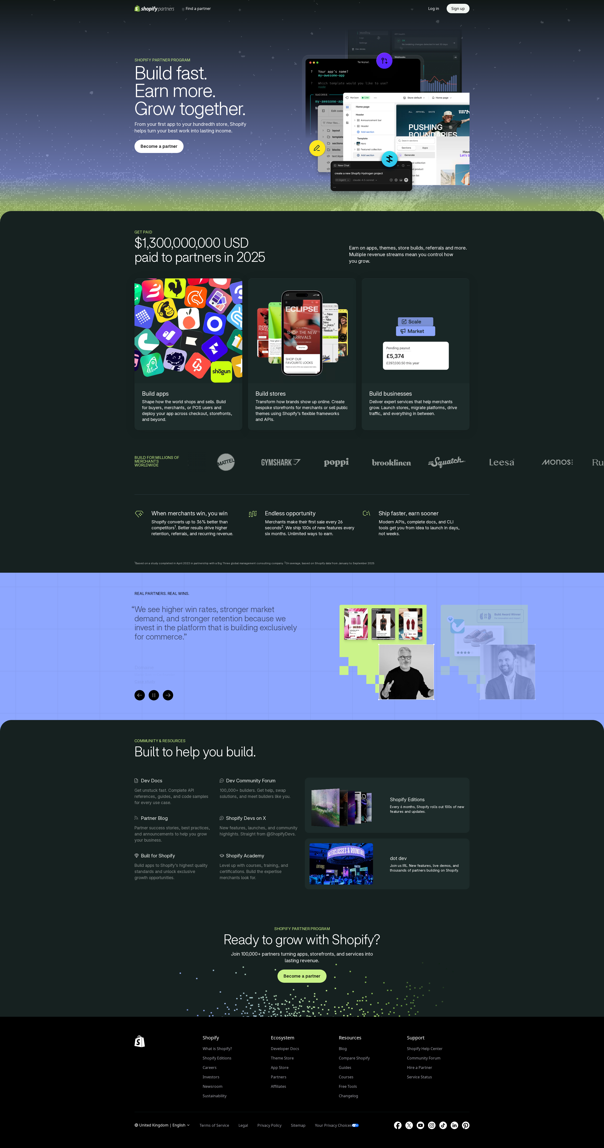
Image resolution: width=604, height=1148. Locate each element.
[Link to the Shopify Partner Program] (416, 354)
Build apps (155, 393)
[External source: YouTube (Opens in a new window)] (420, 1125)
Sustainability (214, 1095)
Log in (433, 8)
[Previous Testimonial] (139, 695)
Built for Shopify (158, 856)
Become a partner (159, 146)
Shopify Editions (407, 799)
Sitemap (298, 1125)
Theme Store (282, 1058)
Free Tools (348, 1086)
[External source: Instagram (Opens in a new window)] (432, 1125)
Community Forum (423, 1058)
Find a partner (198, 8)
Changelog (348, 1095)
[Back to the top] (139, 1041)
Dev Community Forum (251, 781)
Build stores (271, 393)
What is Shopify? (217, 1048)
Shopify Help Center (425, 1048)
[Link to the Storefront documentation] (302, 354)
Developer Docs (285, 1048)
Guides (345, 1067)
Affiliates (278, 1086)
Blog (343, 1048)
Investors (211, 1077)
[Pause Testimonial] (154, 695)
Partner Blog (154, 818)
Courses (346, 1077)
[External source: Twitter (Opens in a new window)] (409, 1125)
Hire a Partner (419, 1067)
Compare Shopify (354, 1058)
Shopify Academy (245, 856)
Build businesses (390, 393)
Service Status (419, 1077)
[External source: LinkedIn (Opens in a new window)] (454, 1125)
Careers (210, 1067)
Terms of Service (214, 1125)
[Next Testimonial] (168, 695)
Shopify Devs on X (246, 818)
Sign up (458, 8)
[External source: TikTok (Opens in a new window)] (443, 1125)
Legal (243, 1125)
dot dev (398, 858)
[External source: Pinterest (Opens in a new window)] (466, 1125)
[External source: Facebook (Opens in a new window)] (398, 1125)
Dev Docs (151, 781)
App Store (280, 1067)
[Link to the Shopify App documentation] (188, 354)
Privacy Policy (269, 1125)
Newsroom (212, 1086)
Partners (278, 1077)
